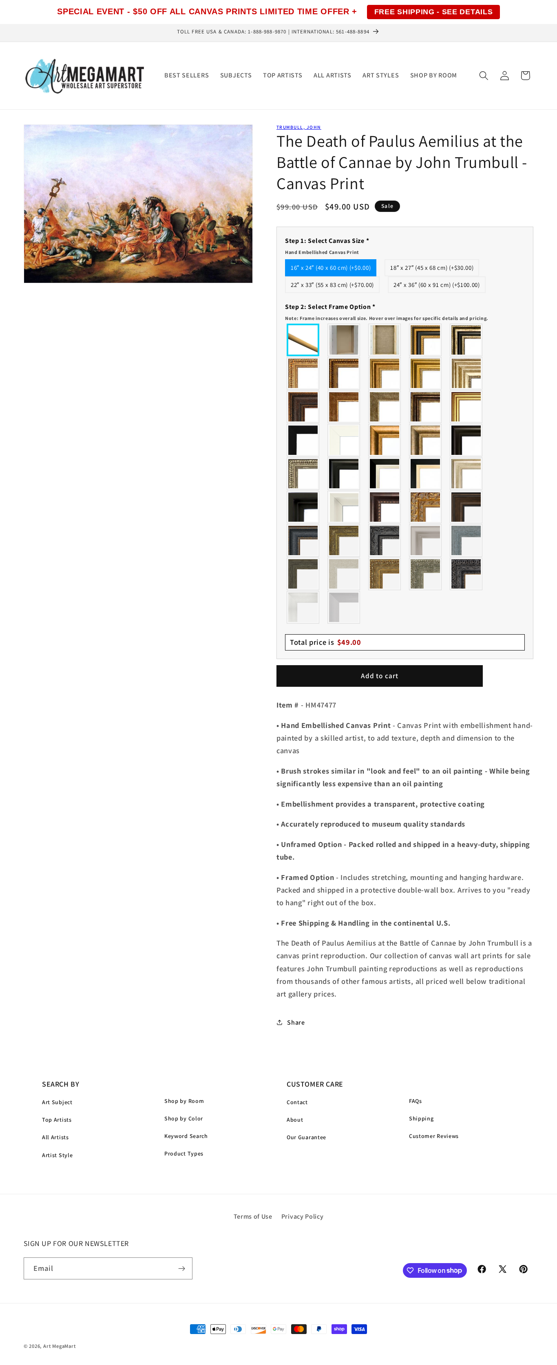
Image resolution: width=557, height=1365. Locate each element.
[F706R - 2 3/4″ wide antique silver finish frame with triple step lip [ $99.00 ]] (466, 473)
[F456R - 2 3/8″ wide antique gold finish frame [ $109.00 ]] (303, 373)
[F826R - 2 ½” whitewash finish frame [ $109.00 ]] (344, 574)
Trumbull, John (298, 127)
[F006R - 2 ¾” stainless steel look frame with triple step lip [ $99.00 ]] (425, 540)
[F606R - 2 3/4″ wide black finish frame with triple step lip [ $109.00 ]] (344, 473)
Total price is (325, 642)
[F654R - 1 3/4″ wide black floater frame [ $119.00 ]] (303, 507)
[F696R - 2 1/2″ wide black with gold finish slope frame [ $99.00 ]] (425, 473)
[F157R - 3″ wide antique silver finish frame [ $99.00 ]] (466, 373)
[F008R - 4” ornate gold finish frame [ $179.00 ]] (385, 574)
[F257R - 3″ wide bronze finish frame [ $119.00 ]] (385, 373)
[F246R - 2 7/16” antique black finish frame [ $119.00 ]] (385, 540)
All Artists (55, 1137)
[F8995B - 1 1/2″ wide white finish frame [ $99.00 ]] (344, 440)
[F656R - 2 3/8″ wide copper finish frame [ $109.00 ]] (344, 373)
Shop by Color (183, 1118)
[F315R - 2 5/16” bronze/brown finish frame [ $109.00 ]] (466, 507)
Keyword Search (186, 1136)
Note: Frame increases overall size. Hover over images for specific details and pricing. (386, 318)
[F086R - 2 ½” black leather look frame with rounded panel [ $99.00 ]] (303, 540)
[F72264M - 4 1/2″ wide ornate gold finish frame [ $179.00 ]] (425, 507)
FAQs (415, 1101)
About (295, 1119)
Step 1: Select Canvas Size (327, 245)
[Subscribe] (181, 1268)
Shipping (421, 1118)
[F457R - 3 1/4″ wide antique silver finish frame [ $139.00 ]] (425, 440)
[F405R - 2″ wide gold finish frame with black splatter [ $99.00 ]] (466, 406)
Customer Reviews (434, 1136)
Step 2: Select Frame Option (386, 311)
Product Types (183, 1153)
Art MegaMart (59, 1346)
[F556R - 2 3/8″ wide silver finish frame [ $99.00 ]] (303, 473)
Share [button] (296, 1022)
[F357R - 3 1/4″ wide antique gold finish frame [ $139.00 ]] (385, 440)
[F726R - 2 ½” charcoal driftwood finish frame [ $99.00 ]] (303, 574)
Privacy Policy (302, 1216)
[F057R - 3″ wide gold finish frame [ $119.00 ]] (425, 373)
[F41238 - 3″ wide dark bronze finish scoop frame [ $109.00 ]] (385, 507)
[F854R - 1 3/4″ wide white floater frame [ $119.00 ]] (344, 507)
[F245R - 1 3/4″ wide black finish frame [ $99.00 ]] (303, 440)
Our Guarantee (306, 1137)
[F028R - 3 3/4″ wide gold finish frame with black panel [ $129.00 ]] (425, 340)
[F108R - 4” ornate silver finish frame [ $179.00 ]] (425, 574)
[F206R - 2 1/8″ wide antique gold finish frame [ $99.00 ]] (344, 406)
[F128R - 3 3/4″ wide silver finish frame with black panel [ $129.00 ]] (466, 340)
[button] (483, 75)
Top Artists (57, 1119)
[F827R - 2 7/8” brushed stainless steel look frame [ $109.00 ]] (344, 607)
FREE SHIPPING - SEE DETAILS (433, 12)
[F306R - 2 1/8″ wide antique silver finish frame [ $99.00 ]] (385, 406)
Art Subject (57, 1102)
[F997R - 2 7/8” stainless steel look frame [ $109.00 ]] (303, 607)
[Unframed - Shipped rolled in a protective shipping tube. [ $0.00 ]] (303, 340)
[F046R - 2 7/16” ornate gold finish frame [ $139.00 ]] (344, 540)
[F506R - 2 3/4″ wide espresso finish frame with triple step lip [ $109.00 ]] (466, 440)
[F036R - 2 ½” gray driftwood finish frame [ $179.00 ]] (466, 540)
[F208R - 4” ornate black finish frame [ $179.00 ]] (466, 574)
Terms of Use (253, 1216)
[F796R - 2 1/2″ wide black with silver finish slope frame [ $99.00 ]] (385, 473)
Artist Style (57, 1155)
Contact (297, 1102)
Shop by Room (184, 1101)
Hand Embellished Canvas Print (322, 252)
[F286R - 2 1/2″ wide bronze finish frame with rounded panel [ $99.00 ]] (425, 406)
